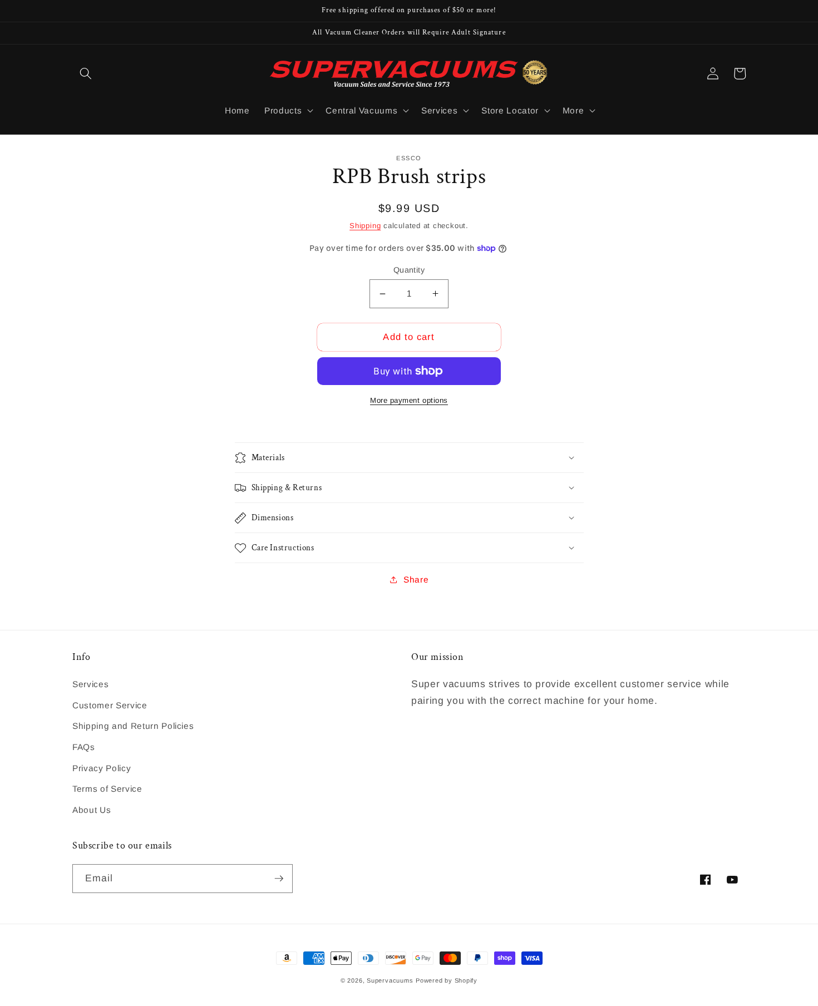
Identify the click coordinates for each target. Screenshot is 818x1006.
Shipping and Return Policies (133, 726)
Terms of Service (107, 788)
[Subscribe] (278, 878)
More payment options (409, 400)
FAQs (83, 747)
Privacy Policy (101, 768)
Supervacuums (390, 980)
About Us (91, 810)
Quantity (409, 269)
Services (90, 684)
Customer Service (109, 705)
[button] (85, 73)
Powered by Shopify (446, 980)
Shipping (365, 225)
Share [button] (415, 579)
